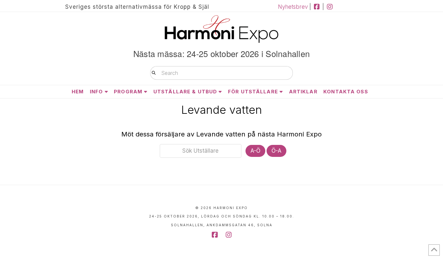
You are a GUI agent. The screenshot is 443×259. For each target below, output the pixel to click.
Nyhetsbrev (293, 7)
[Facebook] (317, 7)
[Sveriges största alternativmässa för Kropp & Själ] (221, 29)
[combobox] (221, 73)
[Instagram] (330, 7)
